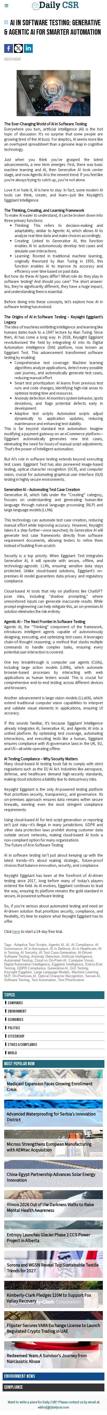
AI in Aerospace (36, 949)
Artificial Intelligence (77, 956)
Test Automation (43, 980)
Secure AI (92, 976)
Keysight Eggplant (18, 972)
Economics (15, 1019)
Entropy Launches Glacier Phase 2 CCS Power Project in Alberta (48, 1237)
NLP (7, 976)
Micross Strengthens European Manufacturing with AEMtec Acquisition (49, 1147)
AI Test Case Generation (57, 953)
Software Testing (16, 980)
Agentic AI (56, 945)
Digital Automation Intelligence (27, 964)
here (16, 931)
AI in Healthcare (84, 949)
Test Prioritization (71, 980)
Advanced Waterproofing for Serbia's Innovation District (51, 1117)
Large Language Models (52, 972)
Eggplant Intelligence (67, 964)
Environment (16, 1011)
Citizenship (15, 1036)
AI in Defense (60, 949)
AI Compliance (82, 945)
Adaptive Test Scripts (30, 945)
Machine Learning (85, 972)
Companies (15, 1003)
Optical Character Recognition (60, 976)
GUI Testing (79, 968)
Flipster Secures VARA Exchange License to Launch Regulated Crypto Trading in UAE (53, 1328)
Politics (13, 1028)
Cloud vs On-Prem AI (50, 960)
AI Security (29, 953)
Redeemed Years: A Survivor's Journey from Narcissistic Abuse (47, 1358)
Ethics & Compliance (22, 1044)
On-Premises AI (24, 976)
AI (67, 945)
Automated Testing (18, 960)
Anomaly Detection (45, 956)
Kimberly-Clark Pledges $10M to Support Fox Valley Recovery (49, 1298)
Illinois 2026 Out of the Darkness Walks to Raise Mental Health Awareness (50, 1207)
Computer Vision (81, 960)
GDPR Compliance (31, 968)
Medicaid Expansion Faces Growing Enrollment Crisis (50, 1086)
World (12, 1053)
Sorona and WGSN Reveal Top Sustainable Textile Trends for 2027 (53, 1268)
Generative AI (58, 968)
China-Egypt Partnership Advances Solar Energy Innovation (51, 1177)
